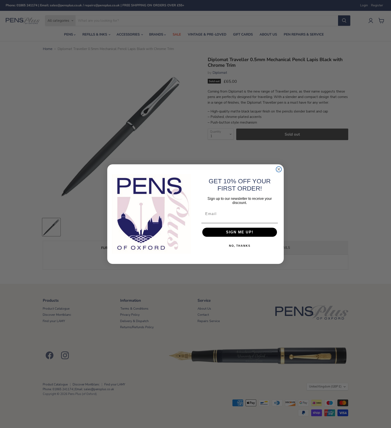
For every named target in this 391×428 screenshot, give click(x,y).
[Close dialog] (278, 169)
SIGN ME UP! (239, 232)
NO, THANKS (239, 245)
